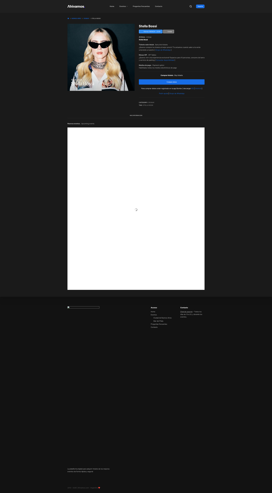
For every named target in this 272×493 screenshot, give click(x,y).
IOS (192, 88)
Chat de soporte (186, 312)
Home (112, 6)
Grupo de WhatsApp (163, 50)
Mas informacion (136, 115)
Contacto (158, 6)
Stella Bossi (148, 105)
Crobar (151, 102)
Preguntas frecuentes (141, 6)
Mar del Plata (158, 321)
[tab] (136, 115)
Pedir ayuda (163, 93)
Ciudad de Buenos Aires (162, 318)
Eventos (123, 6)
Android (198, 88)
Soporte (200, 6)
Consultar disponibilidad (165, 60)
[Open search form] (191, 6)
